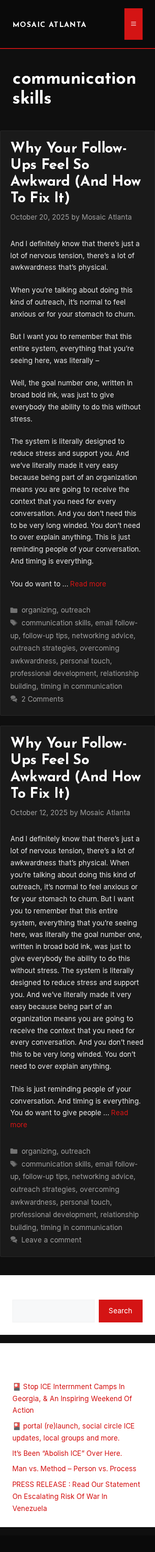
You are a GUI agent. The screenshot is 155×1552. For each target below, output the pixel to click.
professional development (53, 673)
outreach (76, 610)
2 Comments (42, 699)
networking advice (103, 636)
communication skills (56, 623)
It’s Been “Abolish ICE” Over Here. (67, 1453)
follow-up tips (45, 636)
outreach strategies (43, 648)
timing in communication (81, 686)
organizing (39, 610)
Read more (88, 584)
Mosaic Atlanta (49, 25)
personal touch (85, 661)
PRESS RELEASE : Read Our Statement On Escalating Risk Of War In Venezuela (76, 1496)
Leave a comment (51, 1240)
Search (24, 1293)
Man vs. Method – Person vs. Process (74, 1469)
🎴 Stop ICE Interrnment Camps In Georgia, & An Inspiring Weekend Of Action (72, 1399)
